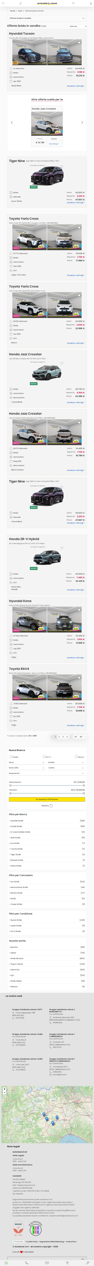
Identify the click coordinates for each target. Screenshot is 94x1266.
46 (81, 736)
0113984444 (57, 1022)
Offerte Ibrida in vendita (20, 18)
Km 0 (48, 757)
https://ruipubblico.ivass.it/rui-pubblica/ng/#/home (52, 1210)
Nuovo (81, 757)
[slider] (10, 785)
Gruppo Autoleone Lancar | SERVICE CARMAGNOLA (62, 1060)
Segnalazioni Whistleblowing (52, 1241)
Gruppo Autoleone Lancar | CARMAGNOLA (62, 1035)
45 (75, 736)
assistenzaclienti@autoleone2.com (63, 1216)
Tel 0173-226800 (19, 1179)
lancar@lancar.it (59, 1074)
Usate (15, 757)
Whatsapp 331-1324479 (22, 1182)
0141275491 (20, 1018)
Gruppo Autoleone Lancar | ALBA (27, 1034)
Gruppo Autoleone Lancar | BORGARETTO (62, 1010)
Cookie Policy (32, 1241)
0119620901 (57, 1072)
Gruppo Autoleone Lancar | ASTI (27, 1009)
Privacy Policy (19, 1241)
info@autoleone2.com (26, 1185)
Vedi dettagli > (54, 144)
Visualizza (48, 799)
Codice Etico (71, 1241)
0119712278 (57, 1047)
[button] (57, 1117)
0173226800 (20, 1045)
